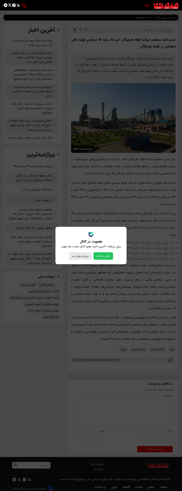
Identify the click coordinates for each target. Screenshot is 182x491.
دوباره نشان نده (80, 256)
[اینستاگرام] (14, 6)
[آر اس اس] (18, 6)
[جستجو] (24, 5)
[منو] (147, 6)
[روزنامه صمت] (166, 6)
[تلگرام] (5, 6)
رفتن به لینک (103, 256)
